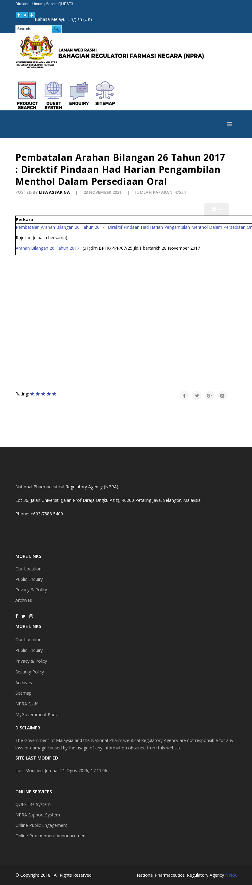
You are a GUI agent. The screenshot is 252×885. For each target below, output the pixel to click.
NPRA (231, 875)
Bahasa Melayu (50, 19)
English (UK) (80, 19)
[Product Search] (27, 95)
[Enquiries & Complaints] (79, 95)
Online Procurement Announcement (51, 836)
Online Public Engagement (41, 825)
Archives (23, 600)
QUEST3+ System (33, 804)
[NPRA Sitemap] (105, 95)
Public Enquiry (29, 579)
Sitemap (23, 693)
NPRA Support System (37, 815)
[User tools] (216, 209)
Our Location (28, 569)
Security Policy (29, 672)
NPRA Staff (26, 704)
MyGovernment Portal (37, 714)
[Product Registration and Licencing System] (53, 95)
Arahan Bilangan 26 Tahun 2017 (47, 248)
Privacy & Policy (31, 590)
